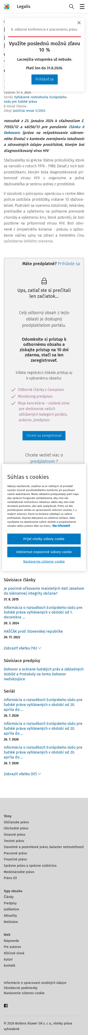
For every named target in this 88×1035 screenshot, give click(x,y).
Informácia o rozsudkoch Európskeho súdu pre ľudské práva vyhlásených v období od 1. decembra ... (43, 612)
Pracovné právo (15, 853)
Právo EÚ (10, 878)
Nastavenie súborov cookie (24, 993)
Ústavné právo (14, 835)
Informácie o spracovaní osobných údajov (35, 983)
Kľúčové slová (14, 953)
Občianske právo (16, 822)
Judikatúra (11, 909)
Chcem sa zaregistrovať (44, 436)
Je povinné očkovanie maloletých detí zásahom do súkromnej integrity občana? (44, 591)
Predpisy (10, 903)
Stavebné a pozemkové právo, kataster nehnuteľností (44, 847)
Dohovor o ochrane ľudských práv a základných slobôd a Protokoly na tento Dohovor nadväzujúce (44, 674)
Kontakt (9, 966)
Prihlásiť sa (44, 79)
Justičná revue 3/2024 (29, 111)
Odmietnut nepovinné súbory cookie (44, 552)
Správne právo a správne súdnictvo (30, 866)
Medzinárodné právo (19, 872)
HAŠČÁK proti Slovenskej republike (33, 631)
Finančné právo (15, 859)
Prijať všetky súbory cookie (44, 539)
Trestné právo (14, 841)
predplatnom (43, 461)
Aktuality (10, 916)
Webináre (11, 922)
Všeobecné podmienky (21, 988)
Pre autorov (12, 947)
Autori (8, 959)
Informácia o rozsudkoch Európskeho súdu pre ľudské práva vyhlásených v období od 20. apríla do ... (43, 705)
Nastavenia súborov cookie (44, 562)
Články (9, 897)
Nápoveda (11, 941)
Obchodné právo (16, 828)
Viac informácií (61, 525)
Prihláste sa (69, 263)
